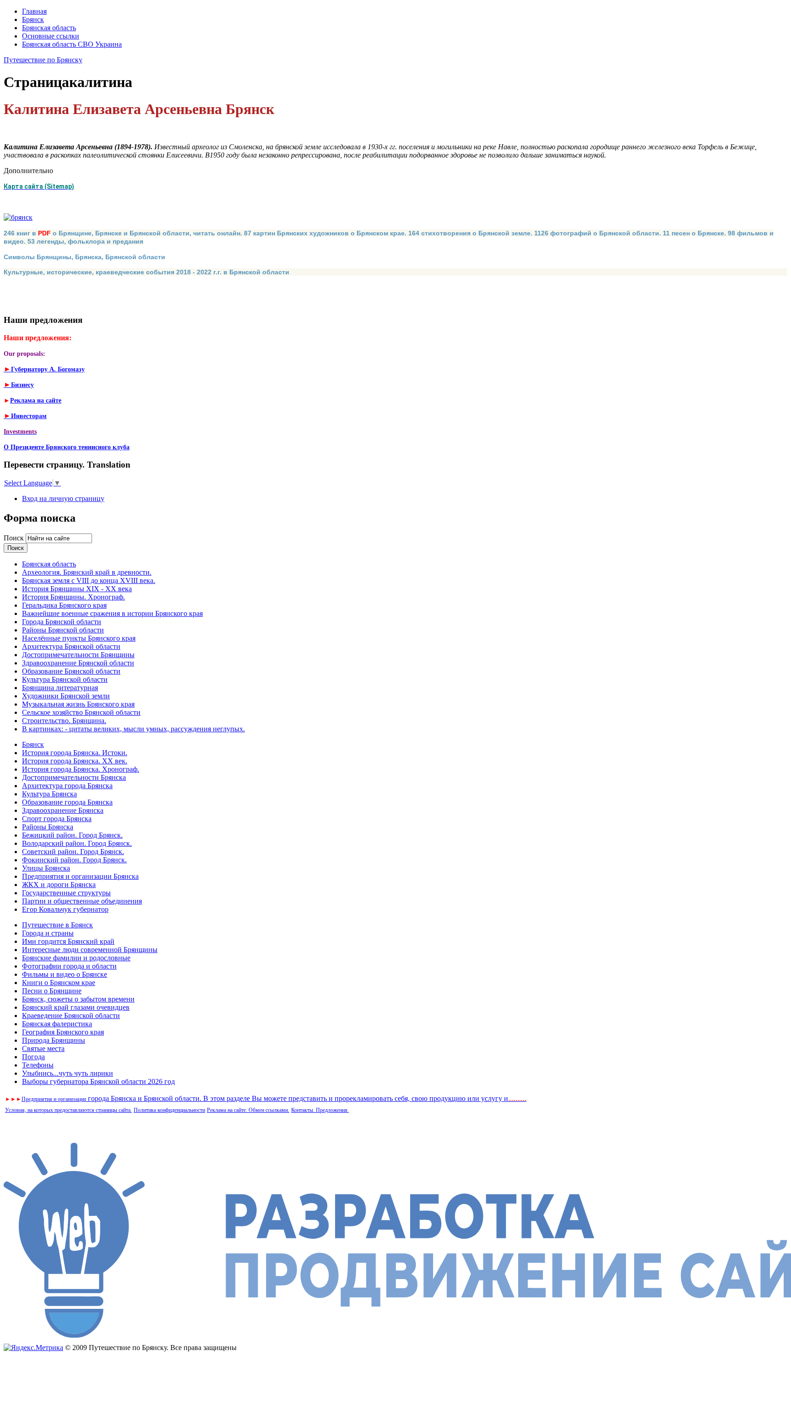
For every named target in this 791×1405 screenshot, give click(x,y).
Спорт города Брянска (57, 818)
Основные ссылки (50, 36)
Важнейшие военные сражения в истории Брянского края (112, 613)
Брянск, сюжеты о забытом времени (78, 999)
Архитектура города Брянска (67, 786)
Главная (34, 11)
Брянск (33, 19)
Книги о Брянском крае (58, 982)
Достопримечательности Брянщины (78, 655)
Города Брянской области (61, 622)
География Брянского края (63, 1032)
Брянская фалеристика (57, 1024)
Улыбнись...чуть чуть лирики (67, 1073)
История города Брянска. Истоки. (74, 753)
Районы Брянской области (63, 630)
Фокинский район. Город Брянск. (74, 860)
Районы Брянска (47, 827)
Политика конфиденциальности (169, 1110)
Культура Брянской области (65, 679)
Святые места (43, 1048)
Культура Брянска (49, 794)
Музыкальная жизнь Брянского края (78, 704)
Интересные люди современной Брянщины (89, 949)
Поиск (15, 538)
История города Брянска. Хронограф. (80, 769)
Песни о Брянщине (51, 991)
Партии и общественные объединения (82, 901)
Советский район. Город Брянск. (73, 851)
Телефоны (38, 1065)
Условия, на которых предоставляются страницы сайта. (68, 1110)
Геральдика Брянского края (64, 605)
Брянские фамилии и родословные (76, 958)
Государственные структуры (66, 893)
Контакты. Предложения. (320, 1110)
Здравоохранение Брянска (62, 810)
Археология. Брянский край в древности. (87, 572)
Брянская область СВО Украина (72, 44)
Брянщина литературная (60, 688)
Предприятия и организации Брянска (80, 876)
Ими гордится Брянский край (68, 941)
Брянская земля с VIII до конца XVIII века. (88, 580)
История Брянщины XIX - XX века (77, 589)
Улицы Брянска (46, 868)
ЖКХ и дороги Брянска (59, 884)
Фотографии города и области (69, 966)
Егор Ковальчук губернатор (65, 909)
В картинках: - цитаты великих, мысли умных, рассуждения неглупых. (133, 729)
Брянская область (49, 28)
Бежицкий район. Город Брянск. (72, 835)
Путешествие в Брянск (57, 925)
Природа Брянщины (53, 1040)
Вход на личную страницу (63, 498)
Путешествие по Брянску (43, 60)
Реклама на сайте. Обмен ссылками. (248, 1110)
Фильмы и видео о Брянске (64, 974)
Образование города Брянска (67, 802)
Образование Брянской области (71, 671)
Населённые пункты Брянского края (78, 638)
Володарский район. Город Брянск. (77, 843)
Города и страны (48, 933)
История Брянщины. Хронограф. (73, 597)
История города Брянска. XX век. (74, 761)
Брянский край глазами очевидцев (76, 1007)
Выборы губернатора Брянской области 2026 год (98, 1081)
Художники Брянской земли (66, 696)
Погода (33, 1057)
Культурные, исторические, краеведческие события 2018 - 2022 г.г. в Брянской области (146, 272)
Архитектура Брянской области (71, 646)
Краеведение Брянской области (71, 1015)
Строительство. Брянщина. (64, 720)
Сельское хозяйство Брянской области (81, 712)
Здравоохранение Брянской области (78, 663)
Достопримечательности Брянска (74, 777)
